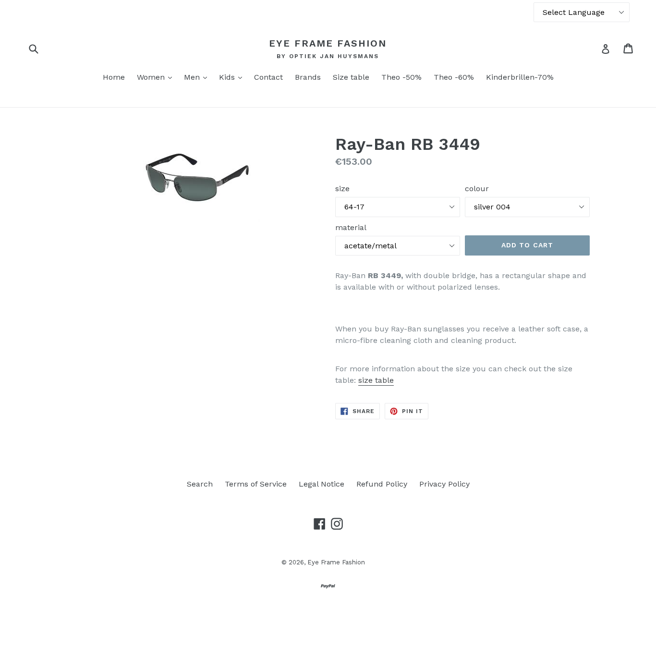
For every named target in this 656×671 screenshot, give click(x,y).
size (342, 188)
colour (477, 188)
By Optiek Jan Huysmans (328, 56)
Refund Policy (381, 483)
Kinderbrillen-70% (520, 77)
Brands (308, 77)
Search (200, 483)
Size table (351, 77)
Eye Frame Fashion (328, 43)
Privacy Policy (444, 483)
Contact (268, 77)
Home (114, 77)
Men (198, 77)
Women (157, 77)
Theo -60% (454, 77)
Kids (233, 77)
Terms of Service (256, 483)
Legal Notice (321, 483)
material (350, 227)
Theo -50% (401, 77)
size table (376, 380)
